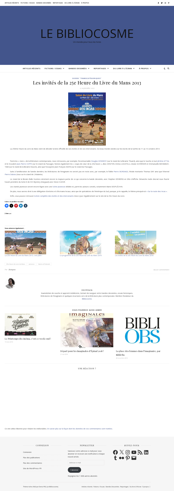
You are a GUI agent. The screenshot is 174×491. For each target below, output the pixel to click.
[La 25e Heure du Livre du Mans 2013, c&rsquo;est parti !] (31, 242)
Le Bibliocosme (87, 33)
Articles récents (12, 3)
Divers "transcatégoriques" (87, 78)
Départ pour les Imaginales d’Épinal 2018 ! (82, 351)
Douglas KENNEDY (99, 161)
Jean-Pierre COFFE (24, 164)
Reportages (58, 3)
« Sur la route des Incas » (157, 191)
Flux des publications (31, 457)
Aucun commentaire (161, 269)
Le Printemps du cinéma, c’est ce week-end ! (28, 338)
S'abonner (74, 470)
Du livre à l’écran (72, 3)
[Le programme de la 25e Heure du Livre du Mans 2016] (86, 242)
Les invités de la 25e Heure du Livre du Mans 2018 (134, 255)
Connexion (27, 452)
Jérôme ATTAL (163, 161)
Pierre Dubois (10, 174)
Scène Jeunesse (59, 186)
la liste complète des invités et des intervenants (54, 196)
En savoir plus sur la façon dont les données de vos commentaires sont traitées (79, 428)
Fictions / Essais (28, 3)
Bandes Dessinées (43, 3)
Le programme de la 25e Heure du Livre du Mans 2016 (81, 255)
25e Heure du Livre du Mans (15, 264)
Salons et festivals (44, 264)
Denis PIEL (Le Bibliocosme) (48, 487)
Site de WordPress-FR (32, 468)
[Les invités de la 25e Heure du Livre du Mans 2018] (141, 242)
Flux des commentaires (32, 463)
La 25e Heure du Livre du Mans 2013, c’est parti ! (23, 255)
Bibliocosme (87, 299)
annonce (31, 264)
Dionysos (12, 269)
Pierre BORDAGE (121, 171)
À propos (85, 3)
